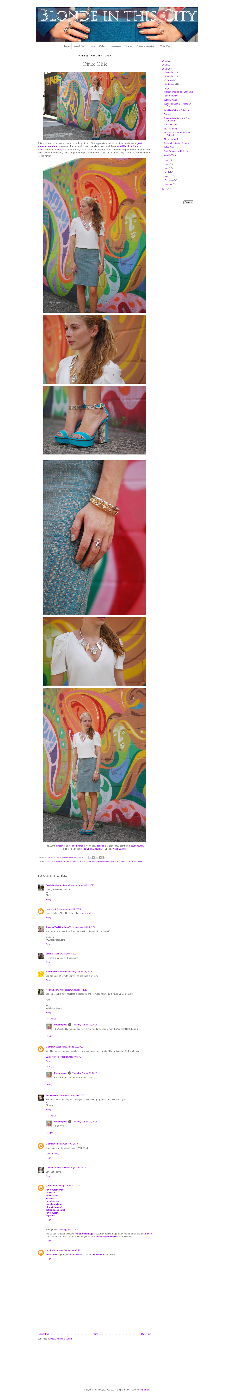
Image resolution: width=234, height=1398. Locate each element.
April (166, 172)
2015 (164, 61)
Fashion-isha (52, 1095)
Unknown (50, 1047)
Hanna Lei (51, 909)
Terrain (167, 114)
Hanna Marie (86, 913)
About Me (79, 46)
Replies (52, 1019)
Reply (48, 899)
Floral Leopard (171, 139)
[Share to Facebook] (100, 857)
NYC (84, 861)
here (59, 149)
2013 (164, 69)
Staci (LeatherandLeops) (58, 885)
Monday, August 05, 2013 (82, 885)
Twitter (91, 46)
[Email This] (90, 857)
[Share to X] (96, 857)
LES (79, 861)
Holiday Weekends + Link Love (178, 92)
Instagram (116, 46)
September (169, 84)
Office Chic (169, 147)
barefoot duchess (54, 1167)
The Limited (77, 845)
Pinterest (103, 46)
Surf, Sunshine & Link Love (176, 151)
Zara (140, 861)
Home (67, 46)
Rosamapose (60, 1025)
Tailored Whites (171, 96)
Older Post (146, 1334)
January (168, 184)
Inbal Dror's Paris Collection (177, 110)
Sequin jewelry (103, 861)
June (167, 164)
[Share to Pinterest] (103, 857)
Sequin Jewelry (136, 845)
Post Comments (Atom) (61, 1339)
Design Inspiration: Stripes (176, 143)
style (112, 861)
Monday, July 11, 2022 (69, 1229)
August (167, 88)
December (169, 72)
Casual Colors (170, 124)
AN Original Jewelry (92, 849)
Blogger (145, 1390)
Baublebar (101, 845)
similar (59, 845)
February (168, 180)
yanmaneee (51, 1185)
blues (74, 861)
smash (49, 954)
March (167, 176)
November (169, 76)
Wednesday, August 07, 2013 (73, 990)
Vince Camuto (119, 849)
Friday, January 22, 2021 (69, 1185)
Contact (128, 46)
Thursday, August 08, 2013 (84, 1025)
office (89, 861)
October (168, 80)
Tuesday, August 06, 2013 (69, 909)
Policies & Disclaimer (146, 46)
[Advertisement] (100, 1321)
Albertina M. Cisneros (56, 972)
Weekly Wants (170, 100)
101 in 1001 (165, 46)
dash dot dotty (52, 1154)
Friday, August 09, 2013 (67, 1144)
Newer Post (44, 1334)
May (166, 168)
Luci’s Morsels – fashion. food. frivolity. (63, 1057)
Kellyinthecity (52, 990)
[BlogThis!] (93, 857)
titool (48, 1250)
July (166, 160)
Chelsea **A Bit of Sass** (58, 927)
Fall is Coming (170, 129)
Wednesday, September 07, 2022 (67, 1250)
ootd (94, 861)
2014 (164, 65)
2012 (164, 189)
